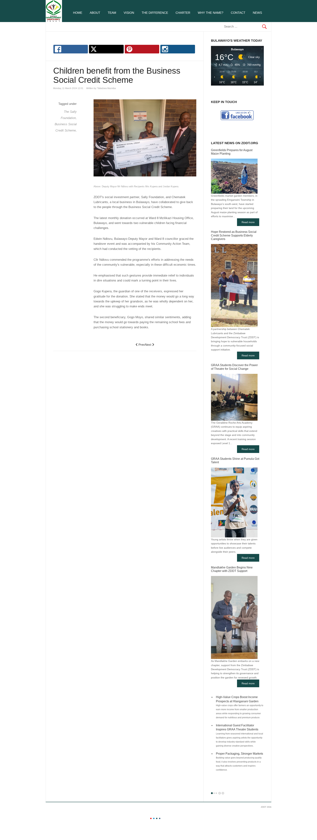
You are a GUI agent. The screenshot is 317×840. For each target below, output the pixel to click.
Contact (238, 13)
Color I (151, 818)
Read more (248, 222)
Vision (129, 13)
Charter (183, 13)
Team (112, 13)
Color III (156, 818)
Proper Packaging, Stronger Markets (239, 753)
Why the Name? (210, 13)
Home (77, 13)
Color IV (159, 818)
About (95, 13)
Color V (162, 818)
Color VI (165, 818)
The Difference (155, 13)
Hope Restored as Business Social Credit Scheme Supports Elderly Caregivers (233, 235)
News (257, 13)
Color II (153, 818)
